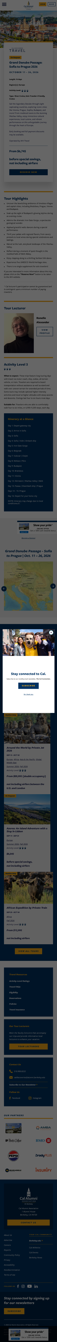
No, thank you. (28, 694)
